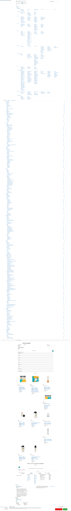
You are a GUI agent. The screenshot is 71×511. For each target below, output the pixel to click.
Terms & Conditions (28, 476)
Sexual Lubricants (30, 79)
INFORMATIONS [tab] (13, 100)
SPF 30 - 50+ (22, 93)
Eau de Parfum (29, 14)
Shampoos (22, 34)
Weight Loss (42, 71)
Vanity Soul (17, 340)
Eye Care (35, 16)
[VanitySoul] (38, 467)
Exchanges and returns (35, 478)
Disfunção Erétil (29, 75)
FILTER (35, 373)
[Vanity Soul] (53, 351)
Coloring (35, 31)
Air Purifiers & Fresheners (35, 79)
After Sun (35, 93)
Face (28, 10)
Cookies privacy (35, 483)
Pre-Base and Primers (42, 50)
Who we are (28, 475)
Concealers (35, 46)
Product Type (20, 371)
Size (19, 366)
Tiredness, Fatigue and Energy (23, 82)
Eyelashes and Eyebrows (36, 21)
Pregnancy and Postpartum (29, 54)
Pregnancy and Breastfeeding (22, 73)
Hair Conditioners (23, 35)
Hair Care (29, 31)
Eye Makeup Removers (35, 18)
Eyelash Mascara (50, 49)
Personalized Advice (29, 480)
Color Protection (36, 33)
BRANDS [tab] (9, 100)
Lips (41, 16)
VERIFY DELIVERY (52, 486)
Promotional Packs (36, 9)
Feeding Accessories (35, 56)
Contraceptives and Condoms (29, 78)
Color (18, 346)
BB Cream (42, 51)
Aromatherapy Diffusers (36, 76)
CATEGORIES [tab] (5, 100)
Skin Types (19, 368)
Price (18, 348)
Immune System (23, 87)
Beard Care (22, 66)
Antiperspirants (36, 29)
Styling (41, 31)
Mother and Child (20, 53)
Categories (19, 353)
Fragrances (42, 9)
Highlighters (22, 46)
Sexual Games (29, 73)
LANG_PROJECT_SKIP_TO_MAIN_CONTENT (5, 0)
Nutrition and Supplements (22, 10)
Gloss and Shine (56, 47)
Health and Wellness (20, 70)
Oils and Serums (43, 32)
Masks (28, 19)
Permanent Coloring (35, 32)
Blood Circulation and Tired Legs (36, 75)
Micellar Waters (22, 18)
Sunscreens (29, 91)
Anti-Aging (29, 18)
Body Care (29, 55)
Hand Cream (29, 67)
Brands (35, 12)
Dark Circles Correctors (49, 47)
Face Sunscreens (30, 94)
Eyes (48, 46)
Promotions (19, 8)
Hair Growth (22, 79)
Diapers (22, 54)
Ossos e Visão (22, 85)
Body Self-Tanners (43, 92)
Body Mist (29, 13)
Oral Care (35, 64)
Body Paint (29, 76)
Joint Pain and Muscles (22, 78)
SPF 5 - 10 (22, 92)
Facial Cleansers (23, 22)
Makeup (18, 45)
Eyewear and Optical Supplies (56, 75)
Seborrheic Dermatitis (29, 37)
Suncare (35, 10)
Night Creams (29, 17)
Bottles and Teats (36, 57)
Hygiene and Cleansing (22, 17)
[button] (54, 1)
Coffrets (28, 9)
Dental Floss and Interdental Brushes (49, 76)
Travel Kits (22, 9)
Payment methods (35, 481)
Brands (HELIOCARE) (20, 347)
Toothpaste (49, 72)
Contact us (28, 477)
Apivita (35, 13)
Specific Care (29, 20)
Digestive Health (23, 86)
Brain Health (22, 81)
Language (19, 469)
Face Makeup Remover (22, 19)
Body (54, 9)
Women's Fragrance (29, 12)
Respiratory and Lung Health (23, 90)
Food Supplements (23, 71)
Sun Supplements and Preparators (36, 94)
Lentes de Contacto (55, 76)
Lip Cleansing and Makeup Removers (43, 18)
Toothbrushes (49, 74)
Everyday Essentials (29, 44)
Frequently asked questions (35, 480)
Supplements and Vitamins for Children (23, 75)
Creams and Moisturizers (29, 26)
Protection (19, 364)
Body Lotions (29, 68)
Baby (34, 54)
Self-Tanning (42, 91)
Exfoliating (35, 28)
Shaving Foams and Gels (23, 68)
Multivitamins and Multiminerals (23, 84)
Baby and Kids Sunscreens (29, 93)
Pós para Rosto (29, 46)
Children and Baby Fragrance (23, 12)
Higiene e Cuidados (22, 97)
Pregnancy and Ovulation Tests (29, 80)
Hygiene (22, 26)
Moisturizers (42, 25)
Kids (41, 54)
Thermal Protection (42, 33)
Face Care (29, 16)
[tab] (35, 353)
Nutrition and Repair (29, 40)
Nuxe (34, 14)
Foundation (42, 47)
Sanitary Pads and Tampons (23, 25)
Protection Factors (23, 91)
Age (18, 362)
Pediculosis (29, 32)
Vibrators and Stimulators (29, 82)
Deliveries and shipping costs (35, 476)
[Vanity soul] (35, 3)
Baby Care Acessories (35, 60)
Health (55, 71)
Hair (18, 30)
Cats (28, 96)
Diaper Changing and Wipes (36, 62)
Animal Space (19, 95)
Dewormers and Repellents (23, 98)
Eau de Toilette (29, 15)
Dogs (21, 96)
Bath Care (35, 63)
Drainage (42, 72)
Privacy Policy (29, 478)
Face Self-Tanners (43, 93)
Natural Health (36, 71)
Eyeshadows (49, 50)
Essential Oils (35, 77)
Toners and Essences (22, 21)
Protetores (49, 93)
